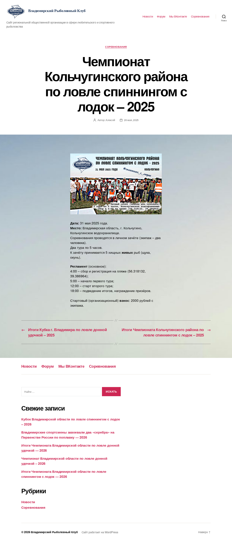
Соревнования (200, 16)
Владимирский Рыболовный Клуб (54, 532)
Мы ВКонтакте (178, 16)
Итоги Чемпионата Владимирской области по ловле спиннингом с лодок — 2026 (63, 474)
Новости (148, 16)
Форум (161, 16)
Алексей (110, 120)
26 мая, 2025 (131, 120)
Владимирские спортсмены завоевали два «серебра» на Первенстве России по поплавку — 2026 (67, 435)
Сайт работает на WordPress (100, 532)
